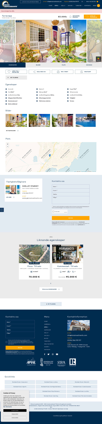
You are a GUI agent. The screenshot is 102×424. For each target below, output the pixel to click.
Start (50, 5)
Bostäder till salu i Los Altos (82, 391)
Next (98, 41)
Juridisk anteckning (38, 408)
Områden (47, 324)
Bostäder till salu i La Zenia (51, 382)
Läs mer (9, 197)
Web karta (54, 408)
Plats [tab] (64, 65)
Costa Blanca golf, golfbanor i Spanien (62, 415)
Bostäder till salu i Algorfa (20, 386)
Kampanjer (47, 330)
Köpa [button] (56, 5)
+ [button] (7, 144)
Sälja (63, 5)
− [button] (7, 146)
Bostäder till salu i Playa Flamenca (51, 391)
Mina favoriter (91, 1)
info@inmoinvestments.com (52, 1)
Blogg (46, 338)
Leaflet (75, 171)
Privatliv (45, 408)
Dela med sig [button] (41, 71)
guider (46, 346)
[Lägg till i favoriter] (48, 246)
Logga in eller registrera (30, 1)
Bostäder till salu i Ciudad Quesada (82, 386)
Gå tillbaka (51, 304)
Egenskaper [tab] (13, 65)
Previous (3, 41)
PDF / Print (64, 71)
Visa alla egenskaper (49, 289)
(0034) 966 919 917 (71, 1)
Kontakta (88, 5)
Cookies (50, 408)
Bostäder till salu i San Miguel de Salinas (51, 386)
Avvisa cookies (15, 417)
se (82, 1)
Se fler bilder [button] (11, 130)
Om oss (70, 5)
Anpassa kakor (15, 414)
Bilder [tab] (38, 65)
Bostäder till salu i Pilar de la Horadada (82, 396)
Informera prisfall (76, 16)
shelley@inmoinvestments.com (32, 198)
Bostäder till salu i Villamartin (82, 382)
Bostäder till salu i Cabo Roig (51, 396)
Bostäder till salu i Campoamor (20, 382)
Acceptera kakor (15, 410)
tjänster (78, 5)
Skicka (20, 347)
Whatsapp (87, 71)
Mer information (7, 406)
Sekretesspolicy (85, 206)
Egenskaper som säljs (63, 408)
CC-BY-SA (94, 171)
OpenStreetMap (84, 171)
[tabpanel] (34, 262)
